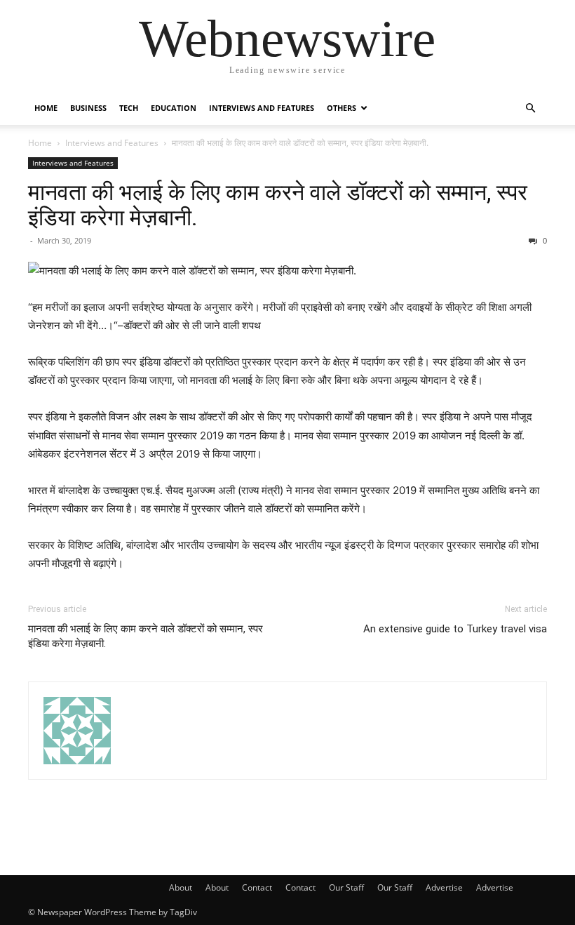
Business (88, 107)
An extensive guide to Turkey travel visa (455, 629)
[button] (530, 108)
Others (341, 107)
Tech (128, 107)
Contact (257, 887)
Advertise (444, 887)
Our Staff (346, 887)
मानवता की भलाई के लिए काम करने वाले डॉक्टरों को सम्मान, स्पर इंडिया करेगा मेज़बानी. (277, 205)
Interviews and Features (261, 107)
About (180, 887)
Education (173, 107)
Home (46, 107)
